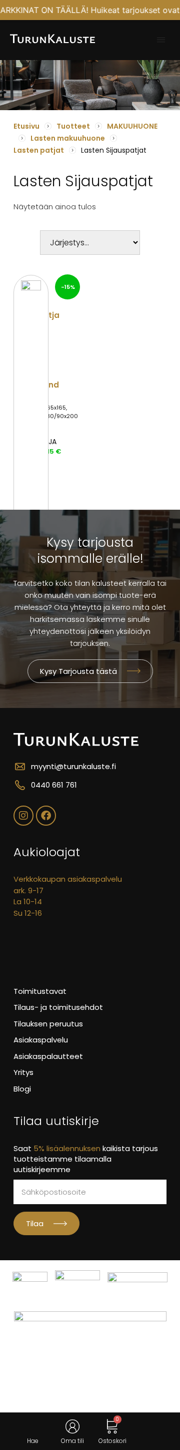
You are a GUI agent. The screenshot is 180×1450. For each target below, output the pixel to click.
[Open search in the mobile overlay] (32, 1426)
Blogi (22, 1088)
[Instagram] (24, 816)
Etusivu (27, 126)
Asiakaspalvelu (41, 1039)
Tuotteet (73, 126)
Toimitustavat (40, 991)
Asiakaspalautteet (48, 1056)
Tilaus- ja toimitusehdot (58, 1007)
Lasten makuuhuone (67, 138)
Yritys (24, 1072)
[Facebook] (46, 816)
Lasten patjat (39, 150)
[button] (161, 40)
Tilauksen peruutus (48, 1023)
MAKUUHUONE (132, 126)
